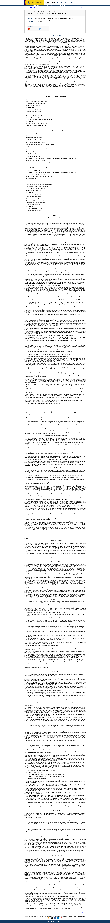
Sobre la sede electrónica (33, 916)
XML (43, 29)
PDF (32, 29)
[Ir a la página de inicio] (60, 3)
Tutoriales (75, 916)
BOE (34, 7)
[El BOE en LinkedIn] (58, 918)
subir (82, 912)
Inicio (31, 7)
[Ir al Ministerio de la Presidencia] (34, 2)
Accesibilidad (49, 916)
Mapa (40, 916)
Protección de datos (56, 916)
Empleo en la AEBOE (81, 916)
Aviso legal (44, 916)
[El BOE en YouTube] (61, 918)
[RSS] (48, 918)
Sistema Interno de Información (66, 916)
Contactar (26, 916)
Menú (74, 5)
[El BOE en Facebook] (55, 918)
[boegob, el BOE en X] (52, 918)
